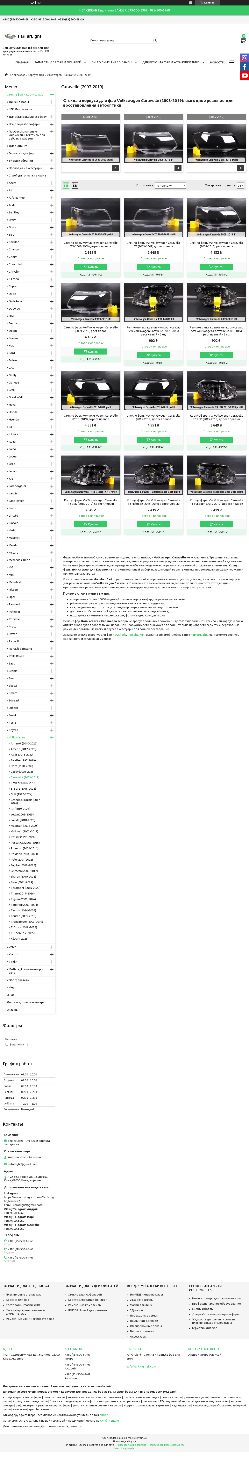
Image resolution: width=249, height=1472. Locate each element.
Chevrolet (15, 264)
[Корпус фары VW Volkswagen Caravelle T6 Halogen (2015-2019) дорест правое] (216, 475)
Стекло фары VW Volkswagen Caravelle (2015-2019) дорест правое (91, 417)
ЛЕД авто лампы (141, 1299)
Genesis (14, 382)
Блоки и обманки (21, 160)
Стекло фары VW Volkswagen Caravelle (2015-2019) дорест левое (154, 417)
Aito (11, 190)
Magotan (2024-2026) (24, 825)
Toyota (13, 730)
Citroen (14, 279)
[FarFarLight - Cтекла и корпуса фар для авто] (22, 34)
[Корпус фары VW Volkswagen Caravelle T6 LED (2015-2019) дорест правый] (216, 390)
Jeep (12, 463)
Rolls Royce (16, 656)
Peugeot (14, 604)
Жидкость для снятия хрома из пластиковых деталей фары (213, 1321)
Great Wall (16, 397)
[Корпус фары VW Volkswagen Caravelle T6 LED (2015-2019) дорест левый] (90, 475)
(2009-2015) (153, 116)
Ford (12, 353)
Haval (12, 404)
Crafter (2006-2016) (23, 783)
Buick (12, 227)
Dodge (13, 330)
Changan (14, 249)
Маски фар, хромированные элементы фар (25, 1312)
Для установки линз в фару (27, 116)
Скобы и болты (202, 1308)
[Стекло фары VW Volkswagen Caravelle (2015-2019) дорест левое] (153, 390)
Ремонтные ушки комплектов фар (30, 1318)
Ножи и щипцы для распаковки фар (217, 1298)
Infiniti (13, 434)
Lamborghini (17, 486)
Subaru (13, 707)
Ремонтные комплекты (84, 1305)
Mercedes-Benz (19, 560)
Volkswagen (54, 74)
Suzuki (13, 715)
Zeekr (13, 961)
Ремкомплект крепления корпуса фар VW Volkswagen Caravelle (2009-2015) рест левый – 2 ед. (154, 331)
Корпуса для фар (17, 1299)
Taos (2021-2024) (22, 882)
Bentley (14, 212)
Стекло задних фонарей (85, 1294)
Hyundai (14, 419)
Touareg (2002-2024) (24, 904)
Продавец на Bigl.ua (124, 1441)
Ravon (13, 633)
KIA (114, 634)
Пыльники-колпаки (144, 1320)
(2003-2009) (90, 116)
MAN (12, 530)
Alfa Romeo (17, 197)
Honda (13, 412)
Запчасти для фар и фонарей (57, 62)
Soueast (14, 700)
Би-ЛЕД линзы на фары (146, 1294)
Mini (142, 634)
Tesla (12, 722)
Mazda (13, 545)
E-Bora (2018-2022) (23, 788)
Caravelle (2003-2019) (25, 777)
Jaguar (13, 456)
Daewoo (14, 308)
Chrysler (14, 271)
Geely (12, 375)
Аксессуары (138, 1336)
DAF (11, 316)
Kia (11, 478)
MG (11, 567)
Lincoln (13, 523)
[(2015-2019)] (216, 143)
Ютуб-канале (109, 1420)
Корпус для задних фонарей (87, 1299)
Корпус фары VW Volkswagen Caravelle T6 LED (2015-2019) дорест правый (216, 417)
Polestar (14, 611)
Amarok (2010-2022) (24, 743)
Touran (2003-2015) (23, 916)
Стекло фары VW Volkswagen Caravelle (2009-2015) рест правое (217, 244)
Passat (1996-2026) (23, 837)
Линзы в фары (19, 102)
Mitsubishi (15, 582)
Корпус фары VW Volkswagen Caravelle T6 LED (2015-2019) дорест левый (90, 502)
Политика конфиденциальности (166, 1445)
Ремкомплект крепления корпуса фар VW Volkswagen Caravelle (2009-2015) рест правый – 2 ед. (216, 331)
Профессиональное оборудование (216, 1303)
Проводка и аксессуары (25, 168)
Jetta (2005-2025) (22, 814)
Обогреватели (19, 980)
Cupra (13, 286)
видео (103, 1415)
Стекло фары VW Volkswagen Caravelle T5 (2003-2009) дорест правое (91, 244)
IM (10, 426)
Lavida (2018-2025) (23, 820)
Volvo (12, 947)
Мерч (12, 987)
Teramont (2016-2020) (25, 887)
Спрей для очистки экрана (27, 175)
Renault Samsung (20, 648)
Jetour (13, 471)
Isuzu (12, 441)
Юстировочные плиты (146, 1326)
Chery (13, 256)
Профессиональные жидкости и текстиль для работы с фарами (27, 135)
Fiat (11, 345)
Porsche (133, 634)
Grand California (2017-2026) (26, 801)
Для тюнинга (18, 145)
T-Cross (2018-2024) (24, 927)
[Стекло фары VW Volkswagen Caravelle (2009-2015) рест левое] (90, 302)
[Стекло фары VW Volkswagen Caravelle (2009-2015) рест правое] (216, 217)
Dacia (12, 293)
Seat (12, 678)
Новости (217, 62)
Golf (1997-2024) (21, 794)
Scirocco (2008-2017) (24, 870)
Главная (22, 62)
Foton (13, 360)
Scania (13, 670)
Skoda (122, 634)
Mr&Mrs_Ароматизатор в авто (26, 970)
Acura (12, 182)
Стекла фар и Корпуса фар (27, 74)
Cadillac (14, 242)
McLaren (14, 552)
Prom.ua (142, 1438)
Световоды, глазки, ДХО (23, 1305)
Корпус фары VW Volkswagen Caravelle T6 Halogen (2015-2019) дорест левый (153, 502)
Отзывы (12, 1009)
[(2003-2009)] (90, 143)
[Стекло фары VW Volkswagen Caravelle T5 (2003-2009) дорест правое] (90, 217)
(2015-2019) (216, 116)
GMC (12, 389)
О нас (10, 994)
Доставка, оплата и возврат (26, 1002)
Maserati (14, 537)
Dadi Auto (15, 301)
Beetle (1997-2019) (23, 760)
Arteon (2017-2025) (23, 749)
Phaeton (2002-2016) (24, 848)
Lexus (13, 508)
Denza (13, 323)
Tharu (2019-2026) (23, 893)
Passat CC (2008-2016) (25, 842)
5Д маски (136, 1310)
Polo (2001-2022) (22, 859)
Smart (13, 693)
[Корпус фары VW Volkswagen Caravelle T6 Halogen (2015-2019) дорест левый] (153, 475)
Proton (13, 626)
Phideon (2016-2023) (24, 854)
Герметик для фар (21, 153)
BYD (12, 234)
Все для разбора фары (24, 124)
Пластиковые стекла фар (23, 1294)
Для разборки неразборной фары (215, 1314)
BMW (12, 219)
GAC (11, 367)
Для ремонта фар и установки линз (171, 62)
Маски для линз (141, 1305)
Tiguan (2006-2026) (23, 899)
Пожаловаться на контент (131, 1445)
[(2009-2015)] (153, 143)
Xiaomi (13, 954)
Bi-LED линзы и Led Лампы (111, 62)
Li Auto (13, 515)
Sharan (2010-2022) (23, 876)
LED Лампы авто (20, 109)
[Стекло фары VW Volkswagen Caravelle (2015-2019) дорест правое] (90, 390)
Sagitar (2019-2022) (23, 865)
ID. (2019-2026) (20, 808)
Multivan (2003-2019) (24, 831)
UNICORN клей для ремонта (87, 1310)
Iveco (12, 449)
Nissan (13, 589)
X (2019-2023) (19, 938)
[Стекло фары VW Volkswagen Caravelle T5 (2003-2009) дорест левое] (153, 217)
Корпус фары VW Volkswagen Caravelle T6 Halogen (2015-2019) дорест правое (216, 502)
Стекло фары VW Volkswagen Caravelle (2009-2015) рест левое (91, 329)
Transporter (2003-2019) (27, 921)
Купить (93, 267)
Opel (12, 597)
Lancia (13, 493)
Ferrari (13, 338)
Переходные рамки (144, 1315)
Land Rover (16, 500)
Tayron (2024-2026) (23, 910)
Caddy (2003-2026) (22, 771)
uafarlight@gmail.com (23, 1164)
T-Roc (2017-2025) (23, 933)
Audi (12, 205)
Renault (14, 641)
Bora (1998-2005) (22, 766)
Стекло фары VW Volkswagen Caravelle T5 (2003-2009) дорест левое (154, 244)
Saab (12, 663)
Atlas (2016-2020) (22, 754)
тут (80, 1426)
